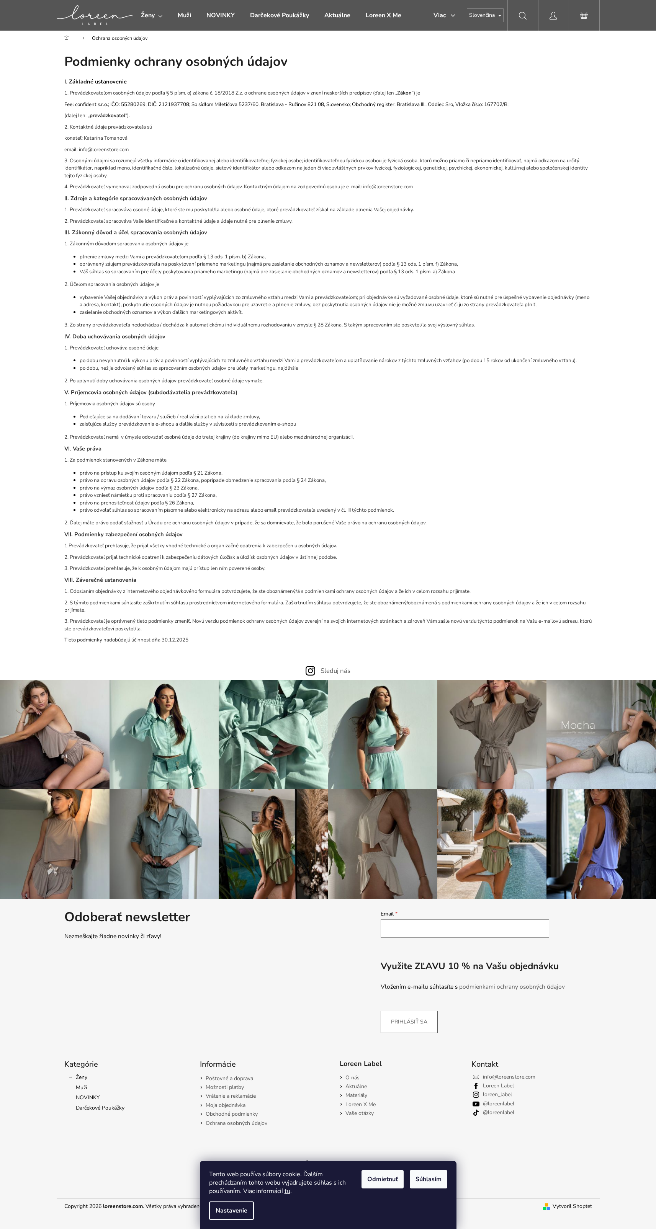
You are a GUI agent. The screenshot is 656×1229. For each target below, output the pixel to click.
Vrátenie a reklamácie (231, 1096)
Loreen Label (498, 1085)
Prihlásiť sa (409, 1021)
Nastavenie (231, 1210)
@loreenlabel (498, 1103)
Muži (81, 1087)
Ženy (81, 1077)
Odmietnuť (382, 1179)
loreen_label (497, 1094)
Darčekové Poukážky (100, 1107)
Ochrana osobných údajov (236, 1123)
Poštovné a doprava (229, 1078)
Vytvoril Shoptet (572, 1206)
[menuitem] (151, 15)
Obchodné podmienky (232, 1114)
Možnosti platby (225, 1087)
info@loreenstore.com (388, 186)
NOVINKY (88, 1097)
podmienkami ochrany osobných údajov (512, 987)
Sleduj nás (335, 670)
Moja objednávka (225, 1105)
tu (287, 1191)
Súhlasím (429, 1179)
